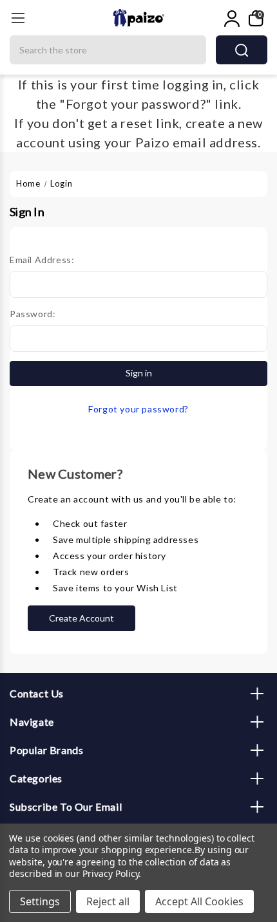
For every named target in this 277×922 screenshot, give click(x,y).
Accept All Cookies (199, 901)
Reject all (107, 901)
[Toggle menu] (17, 17)
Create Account (81, 618)
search (241, 49)
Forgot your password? (138, 408)
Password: (32, 313)
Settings (40, 901)
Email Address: (42, 259)
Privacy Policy (110, 873)
